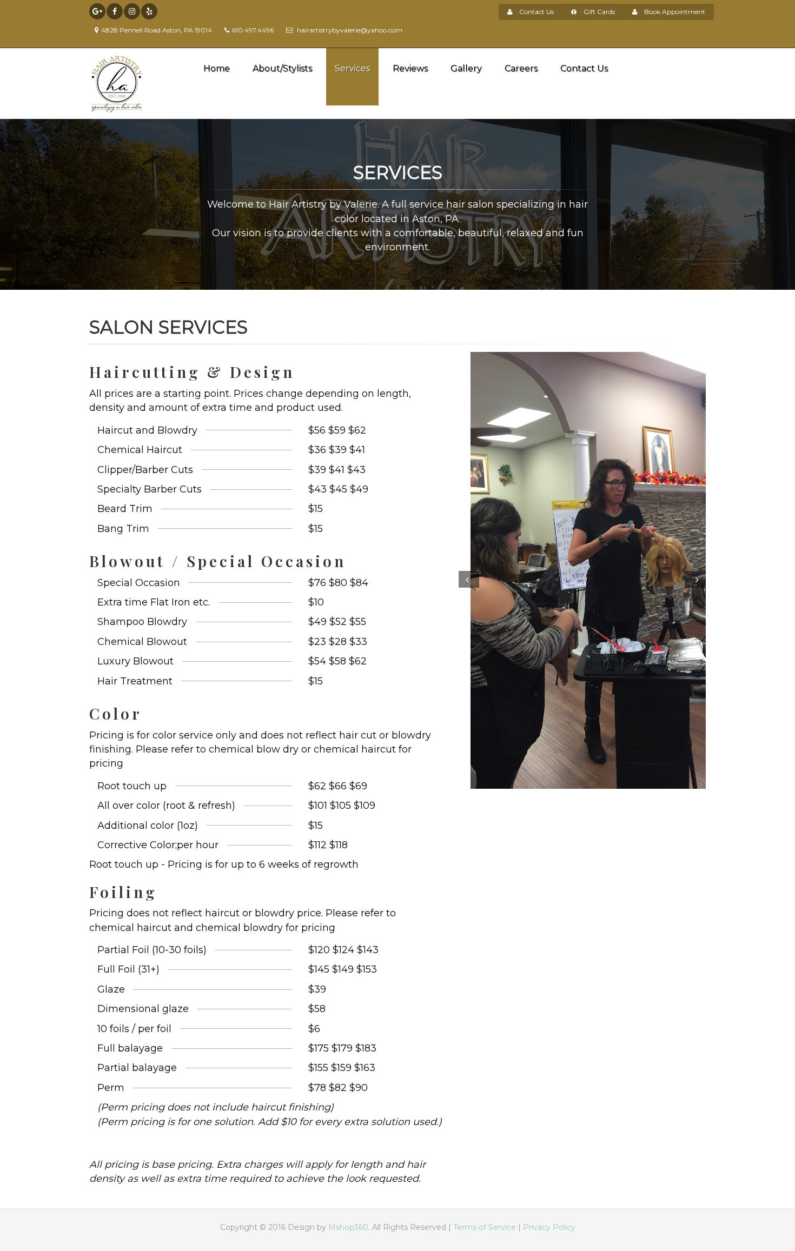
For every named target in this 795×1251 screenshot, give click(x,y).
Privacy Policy (549, 1227)
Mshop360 (348, 1227)
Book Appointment (673, 12)
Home (216, 68)
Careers (521, 68)
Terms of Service (484, 1227)
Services (352, 68)
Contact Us (536, 12)
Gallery (466, 68)
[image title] (582, 570)
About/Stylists (282, 68)
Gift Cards (598, 12)
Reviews (410, 68)
